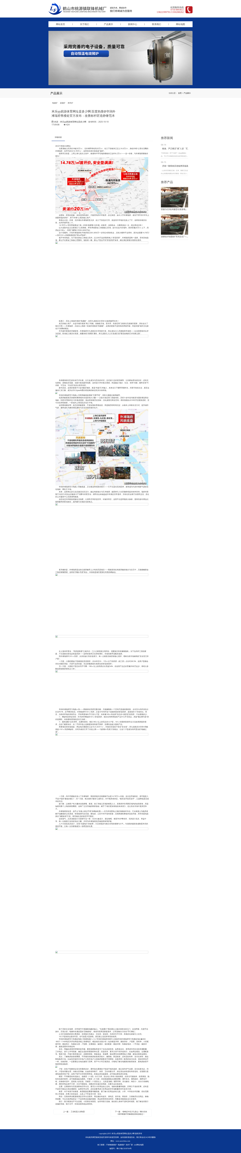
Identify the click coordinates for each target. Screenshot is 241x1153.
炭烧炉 (62, 103)
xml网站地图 (139, 1145)
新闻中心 (132, 24)
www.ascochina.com (123, 1141)
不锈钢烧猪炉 (111, 1145)
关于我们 (84, 24)
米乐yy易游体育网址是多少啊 (73, 121)
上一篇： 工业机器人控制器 (74, 1111)
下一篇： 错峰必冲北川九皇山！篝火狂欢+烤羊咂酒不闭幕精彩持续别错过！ (131, 1112)
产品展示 (108, 24)
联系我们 (156, 24)
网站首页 (60, 24)
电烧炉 (54, 103)
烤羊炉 (70, 103)
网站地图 (180, 24)
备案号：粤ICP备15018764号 (120, 1148)
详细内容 (58, 137)
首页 (180, 93)
